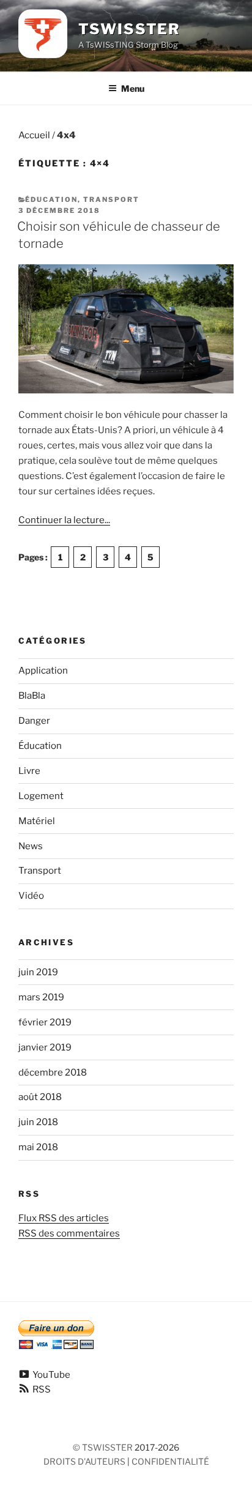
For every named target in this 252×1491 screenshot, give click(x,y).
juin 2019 (38, 972)
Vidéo (31, 895)
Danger (34, 720)
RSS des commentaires (69, 1233)
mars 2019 (41, 997)
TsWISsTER (129, 29)
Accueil (34, 135)
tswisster (107, 1447)
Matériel (36, 821)
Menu (132, 88)
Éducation (51, 199)
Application (43, 670)
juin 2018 (38, 1122)
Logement (41, 795)
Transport (111, 199)
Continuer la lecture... (64, 520)
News (30, 846)
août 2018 (40, 1096)
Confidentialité (170, 1461)
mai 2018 (38, 1147)
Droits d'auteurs (84, 1461)
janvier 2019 (45, 1047)
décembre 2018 (52, 1072)
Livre (29, 770)
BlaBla (31, 695)
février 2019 (45, 1022)
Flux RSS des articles (63, 1218)
